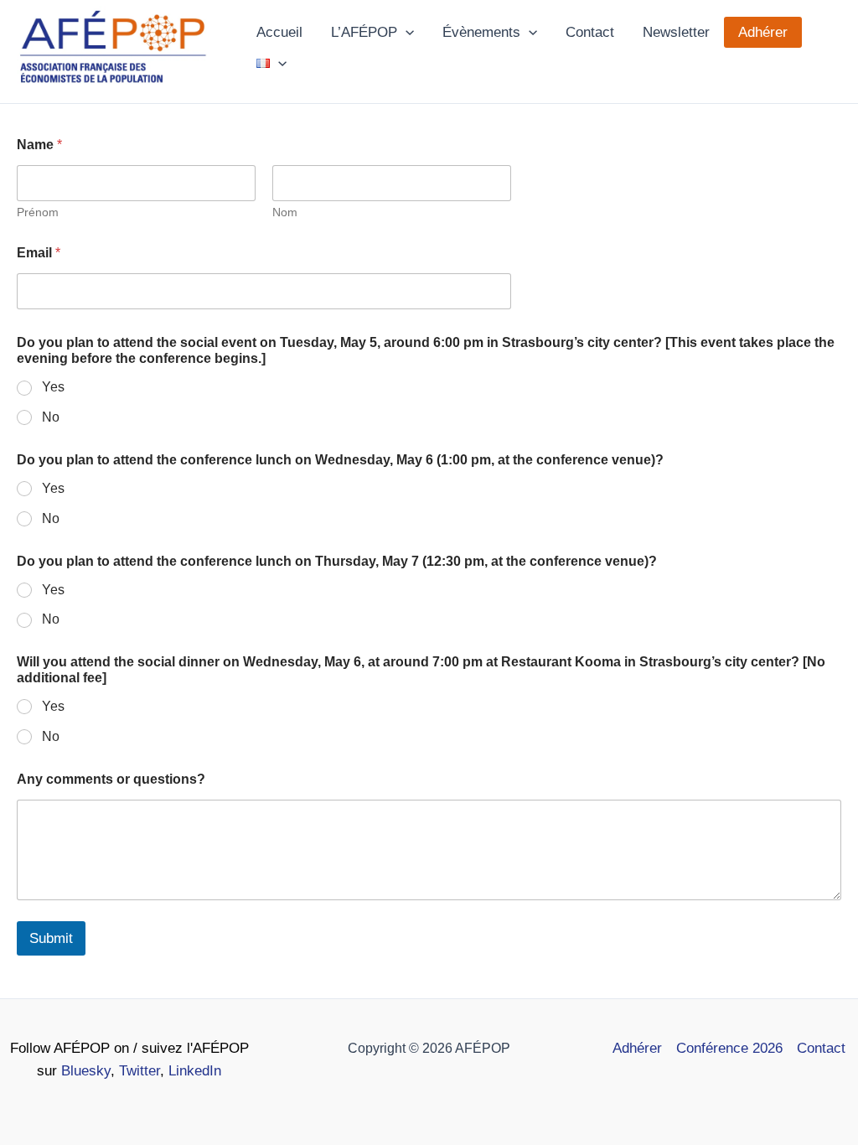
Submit (51, 938)
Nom (284, 212)
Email (38, 253)
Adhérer (763, 32)
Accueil (279, 32)
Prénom (38, 212)
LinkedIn (194, 1071)
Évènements (481, 32)
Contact (590, 32)
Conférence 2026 (729, 1048)
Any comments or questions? (111, 779)
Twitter (139, 1071)
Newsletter (676, 32)
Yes (53, 387)
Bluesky (86, 1071)
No (50, 417)
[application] (405, 32)
